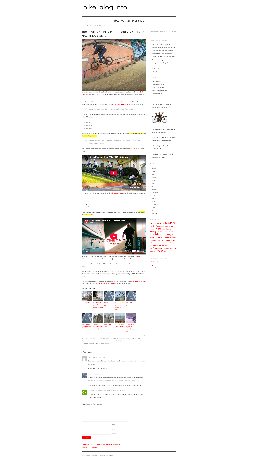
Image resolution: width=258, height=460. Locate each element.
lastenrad (173, 240)
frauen (166, 237)
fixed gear (169, 235)
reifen (165, 248)
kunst (168, 240)
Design (154, 180)
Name (114, 424)
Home (84, 26)
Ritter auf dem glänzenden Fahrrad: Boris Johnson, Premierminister (101, 444)
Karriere (90, 214)
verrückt (122, 338)
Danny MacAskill (118, 104)
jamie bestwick (126, 341)
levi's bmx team (134, 341)
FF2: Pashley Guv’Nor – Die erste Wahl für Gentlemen (162, 147)
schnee (152, 251)
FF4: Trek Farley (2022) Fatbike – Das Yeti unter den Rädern (164, 131)
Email (114, 429)
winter (165, 251)
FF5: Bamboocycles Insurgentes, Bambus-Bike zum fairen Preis (162, 105)
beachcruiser (155, 223)
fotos (160, 237)
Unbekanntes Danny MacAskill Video (108, 304)
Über (151, 265)
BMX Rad (132, 148)
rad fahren (163, 245)
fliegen (108, 338)
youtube (107, 343)
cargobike (160, 226)
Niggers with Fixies (107, 325)
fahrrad (159, 234)
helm (151, 240)
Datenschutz (154, 268)
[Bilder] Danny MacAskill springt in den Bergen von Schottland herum (98, 327)
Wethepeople (135, 281)
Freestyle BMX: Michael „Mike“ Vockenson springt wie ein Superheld (98, 305)
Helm (98, 259)
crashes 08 (108, 341)
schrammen (85, 343)
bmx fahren (138, 338)
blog (151, 226)
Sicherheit (113, 338)
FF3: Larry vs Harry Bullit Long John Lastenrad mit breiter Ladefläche (163, 139)
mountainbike (158, 243)
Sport (118, 338)
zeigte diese (128, 104)
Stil (152, 210)
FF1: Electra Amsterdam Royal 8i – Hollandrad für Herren (163, 155)
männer (152, 242)
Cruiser (154, 177)
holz (155, 240)
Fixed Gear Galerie (158, 87)
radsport (161, 248)
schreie (91, 343)
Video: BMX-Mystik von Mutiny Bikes (131, 304)
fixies (155, 237)
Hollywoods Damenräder (159, 90)
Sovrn (144, 335)
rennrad (169, 248)
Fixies (153, 195)
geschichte (172, 237)
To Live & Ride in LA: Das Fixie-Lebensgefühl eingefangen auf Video (130, 328)
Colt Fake (104, 102)
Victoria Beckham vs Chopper (90, 447)
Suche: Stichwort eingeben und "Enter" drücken (163, 31)
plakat (167, 243)
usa (155, 251)
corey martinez (100, 341)
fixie (152, 237)
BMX (104, 338)
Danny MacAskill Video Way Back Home (119, 326)
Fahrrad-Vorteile (157, 93)
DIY (153, 183)
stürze (95, 343)
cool (153, 174)
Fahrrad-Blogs (156, 81)
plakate (170, 242)
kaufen (154, 201)
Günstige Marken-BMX (106, 283)
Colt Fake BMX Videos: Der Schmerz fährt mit (86, 304)
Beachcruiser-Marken (158, 84)
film (164, 235)
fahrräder (152, 234)
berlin (165, 223)
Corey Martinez (134, 264)
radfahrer (154, 248)
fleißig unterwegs (116, 193)
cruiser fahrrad (166, 229)
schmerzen (142, 341)
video (102, 343)
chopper (166, 226)
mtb (163, 242)
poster (152, 246)
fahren (154, 189)
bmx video (88, 341)
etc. (153, 186)
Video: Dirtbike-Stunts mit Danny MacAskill (86, 326)
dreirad (171, 232)
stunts (98, 343)
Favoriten (155, 192)
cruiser (157, 229)
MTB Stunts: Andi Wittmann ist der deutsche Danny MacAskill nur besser (119, 306)
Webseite (114, 433)
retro (174, 248)
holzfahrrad (161, 240)
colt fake (93, 341)
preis (156, 245)
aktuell (154, 168)
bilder (171, 223)
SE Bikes (143, 281)
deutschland (161, 232)
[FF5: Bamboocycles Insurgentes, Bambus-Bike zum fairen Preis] (159, 117)
